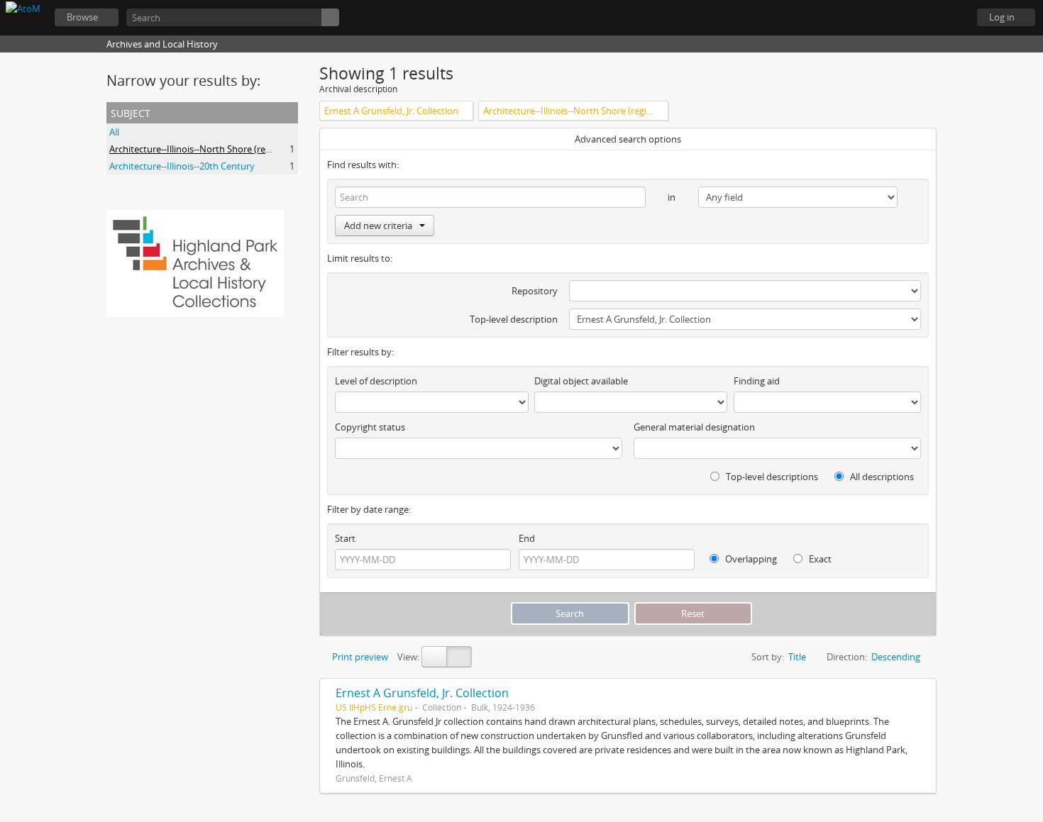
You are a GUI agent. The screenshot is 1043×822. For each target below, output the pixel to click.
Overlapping (750, 558)
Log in (1002, 17)
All (114, 132)
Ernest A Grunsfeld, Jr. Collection (422, 693)
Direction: (847, 656)
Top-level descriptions (771, 476)
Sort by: (767, 656)
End (527, 538)
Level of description (376, 380)
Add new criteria (378, 225)
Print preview (359, 656)
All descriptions (881, 476)
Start (345, 538)
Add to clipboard (922, 693)
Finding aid (757, 380)
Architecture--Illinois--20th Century (182, 166)
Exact (819, 558)
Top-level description (514, 319)
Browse (82, 17)
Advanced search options (628, 139)
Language (915, 17)
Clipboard (880, 17)
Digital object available (581, 380)
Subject (130, 111)
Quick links (950, 17)
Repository (535, 290)
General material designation (694, 427)
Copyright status (370, 427)
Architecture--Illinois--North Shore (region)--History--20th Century (247, 149)
